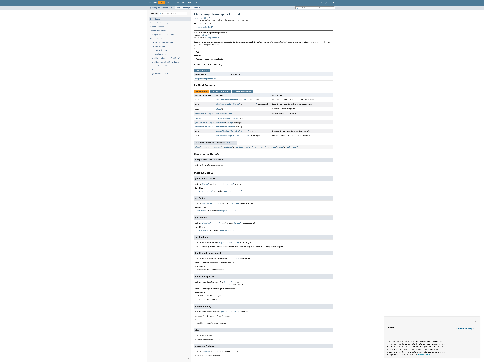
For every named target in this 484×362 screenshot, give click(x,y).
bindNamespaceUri (224, 104)
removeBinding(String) (161, 66)
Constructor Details (158, 31)
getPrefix (220, 123)
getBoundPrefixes (224, 114)
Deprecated (181, 3)
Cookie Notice (425, 355)
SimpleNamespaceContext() (163, 35)
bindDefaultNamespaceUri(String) (166, 58)
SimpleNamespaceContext (187, 8)
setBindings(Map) (159, 54)
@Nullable (199, 123)
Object (205, 35)
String (243, 99)
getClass (228, 147)
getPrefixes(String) (159, 50)
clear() (154, 70)
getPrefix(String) (158, 46)
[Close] (475, 322)
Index (190, 3)
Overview (153, 3)
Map (229, 136)
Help (203, 3)
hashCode (239, 147)
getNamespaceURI (223, 118)
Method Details (156, 38)
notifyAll (259, 147)
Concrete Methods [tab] (243, 92)
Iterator (199, 114)
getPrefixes (221, 127)
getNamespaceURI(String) (162, 42)
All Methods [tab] (202, 92)
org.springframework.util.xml (161, 8)
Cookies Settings (465, 329)
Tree (173, 3)
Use (167, 3)
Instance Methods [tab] (221, 92)
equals (206, 147)
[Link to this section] (224, 64)
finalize (217, 147)
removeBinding (222, 131)
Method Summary (157, 27)
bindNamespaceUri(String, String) (165, 62)
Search (197, 3)
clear (218, 109)
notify (249, 147)
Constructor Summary (159, 23)
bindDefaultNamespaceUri (227, 99)
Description (155, 19)
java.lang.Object (201, 18)
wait (281, 147)
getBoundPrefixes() (160, 74)
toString (272, 147)
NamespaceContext (204, 27)
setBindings (221, 136)
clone (197, 147)
